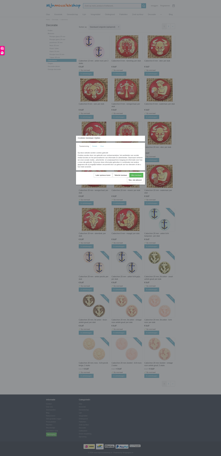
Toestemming (84, 146)
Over (102, 146)
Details (94, 146)
